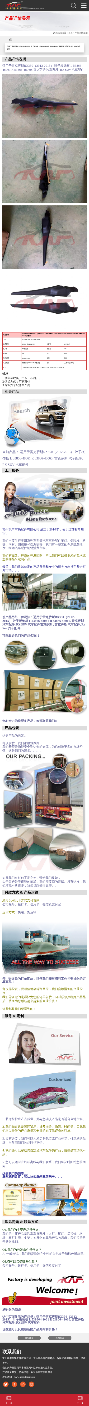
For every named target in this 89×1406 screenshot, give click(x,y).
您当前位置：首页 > (65, 33)
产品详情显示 (81, 33)
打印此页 (29, 1338)
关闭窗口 (60, 1338)
